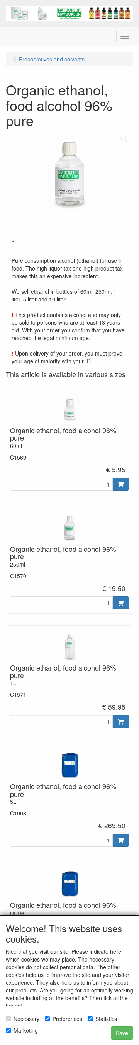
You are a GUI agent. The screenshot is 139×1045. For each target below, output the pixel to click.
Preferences (67, 1019)
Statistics (106, 1019)
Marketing (26, 1030)
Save (122, 1033)
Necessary (26, 1019)
